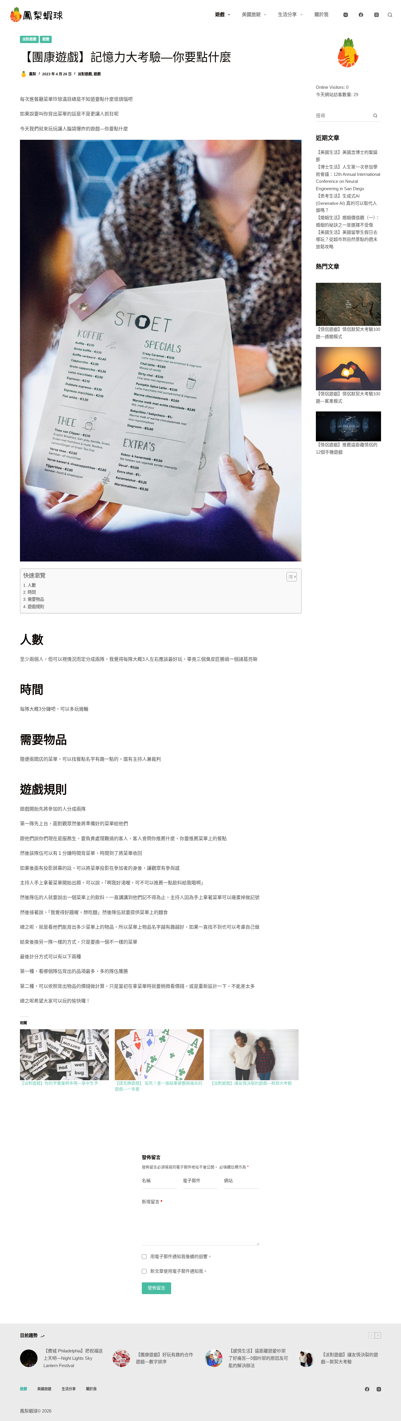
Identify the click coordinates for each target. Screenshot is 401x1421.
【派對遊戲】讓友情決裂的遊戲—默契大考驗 (251, 1083)
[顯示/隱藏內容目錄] (288, 577)
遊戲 (220, 14)
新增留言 (152, 1201)
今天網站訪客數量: (334, 94)
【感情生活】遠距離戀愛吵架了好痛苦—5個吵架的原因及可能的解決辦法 (258, 1358)
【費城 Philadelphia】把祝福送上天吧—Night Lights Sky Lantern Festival (73, 1358)
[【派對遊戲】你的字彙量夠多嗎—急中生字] (64, 1054)
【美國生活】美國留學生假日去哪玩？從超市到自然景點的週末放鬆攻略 (347, 239)
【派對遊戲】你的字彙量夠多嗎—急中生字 (59, 1083)
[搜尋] (390, 15)
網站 (228, 1180)
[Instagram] (345, 14)
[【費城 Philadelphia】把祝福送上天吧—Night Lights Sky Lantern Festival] (29, 1358)
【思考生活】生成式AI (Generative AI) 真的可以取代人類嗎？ (346, 203)
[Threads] (376, 14)
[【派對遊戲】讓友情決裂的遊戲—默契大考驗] (254, 1054)
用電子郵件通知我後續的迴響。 (181, 1256)
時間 (32, 592)
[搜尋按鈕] (375, 115)
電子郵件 (192, 1180)
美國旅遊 (251, 14)
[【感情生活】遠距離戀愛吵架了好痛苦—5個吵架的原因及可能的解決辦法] (214, 1358)
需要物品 (36, 599)
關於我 (321, 14)
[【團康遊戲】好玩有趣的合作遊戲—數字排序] (121, 1358)
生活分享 (287, 14)
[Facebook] (361, 14)
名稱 (146, 1180)
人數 (32, 585)
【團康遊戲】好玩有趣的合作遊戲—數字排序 (164, 1358)
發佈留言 (156, 1287)
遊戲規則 (36, 606)
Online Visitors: (331, 87)
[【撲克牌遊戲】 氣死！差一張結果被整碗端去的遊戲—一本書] (159, 1054)
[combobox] (343, 116)
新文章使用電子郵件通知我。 (179, 1271)
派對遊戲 (29, 39)
